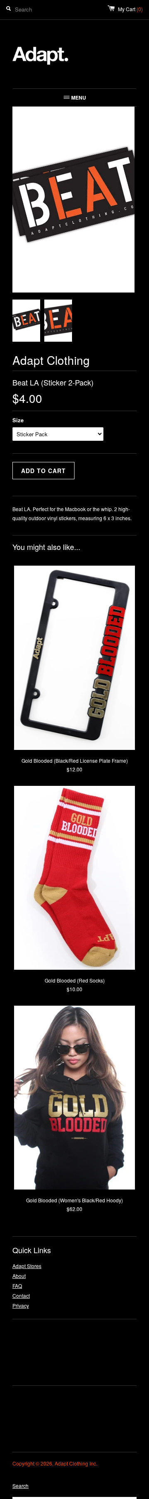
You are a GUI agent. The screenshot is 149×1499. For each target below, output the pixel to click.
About (19, 1275)
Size (18, 420)
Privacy (20, 1305)
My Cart (130, 8)
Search (20, 1485)
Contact (21, 1295)
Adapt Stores (26, 1265)
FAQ (17, 1285)
